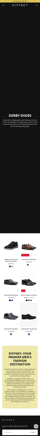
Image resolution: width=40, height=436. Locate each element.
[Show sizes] (17, 254)
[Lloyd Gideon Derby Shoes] (29, 245)
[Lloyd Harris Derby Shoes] (11, 315)
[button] (3, 5)
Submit (32, 432)
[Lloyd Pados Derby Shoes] (11, 281)
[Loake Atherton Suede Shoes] (29, 315)
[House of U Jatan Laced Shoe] (29, 281)
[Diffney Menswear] (8, 420)
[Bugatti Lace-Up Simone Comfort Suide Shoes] (11, 245)
